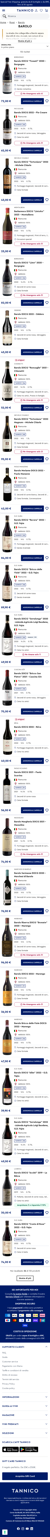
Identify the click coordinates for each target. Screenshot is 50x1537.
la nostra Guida (20, 1294)
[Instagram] (22, 1528)
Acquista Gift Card (25, 1476)
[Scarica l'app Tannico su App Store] (10, 1449)
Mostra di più (25, 1278)
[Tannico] (25, 10)
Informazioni (10, 1397)
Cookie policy (8, 1388)
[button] (41, 10)
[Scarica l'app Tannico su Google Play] (28, 1449)
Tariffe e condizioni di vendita (15, 1371)
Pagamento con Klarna (12, 1366)
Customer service (10, 1362)
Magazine (8, 1415)
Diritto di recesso (10, 1375)
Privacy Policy (8, 1384)
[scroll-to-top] (46, 1523)
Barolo (21, 22)
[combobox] (27, 16)
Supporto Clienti (13, 1347)
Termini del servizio (10, 1379)
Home (3, 22)
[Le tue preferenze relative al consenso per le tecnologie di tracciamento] (5, 1532)
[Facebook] (18, 1528)
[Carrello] (46, 10)
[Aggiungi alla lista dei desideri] (47, 101)
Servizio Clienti (13, 1297)
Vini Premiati (10, 1424)
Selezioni (8, 1433)
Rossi (12, 22)
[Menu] (4, 10)
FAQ (4, 1353)
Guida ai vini (10, 1406)
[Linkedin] (31, 1528)
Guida (4, 1357)
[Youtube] (27, 1528)
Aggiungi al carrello (32, 101)
